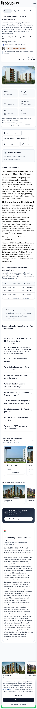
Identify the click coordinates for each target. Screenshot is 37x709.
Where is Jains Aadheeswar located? (15, 360)
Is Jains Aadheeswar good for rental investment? (16, 376)
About (25, 11)
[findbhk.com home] (10, 3)
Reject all (18, 695)
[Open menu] (34, 3)
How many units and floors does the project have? (17, 393)
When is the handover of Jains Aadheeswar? (16, 368)
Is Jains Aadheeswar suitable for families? (17, 419)
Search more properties (17, 519)
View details (15, 472)
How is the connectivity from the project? (17, 410)
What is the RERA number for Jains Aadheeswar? (16, 427)
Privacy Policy (7, 689)
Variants (33, 11)
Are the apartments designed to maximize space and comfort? (17, 402)
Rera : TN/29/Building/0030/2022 (16, 48)
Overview (7, 11)
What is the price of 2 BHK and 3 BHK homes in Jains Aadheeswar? (17, 341)
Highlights (17, 11)
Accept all (18, 700)
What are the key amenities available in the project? (15, 385)
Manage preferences (18, 704)
